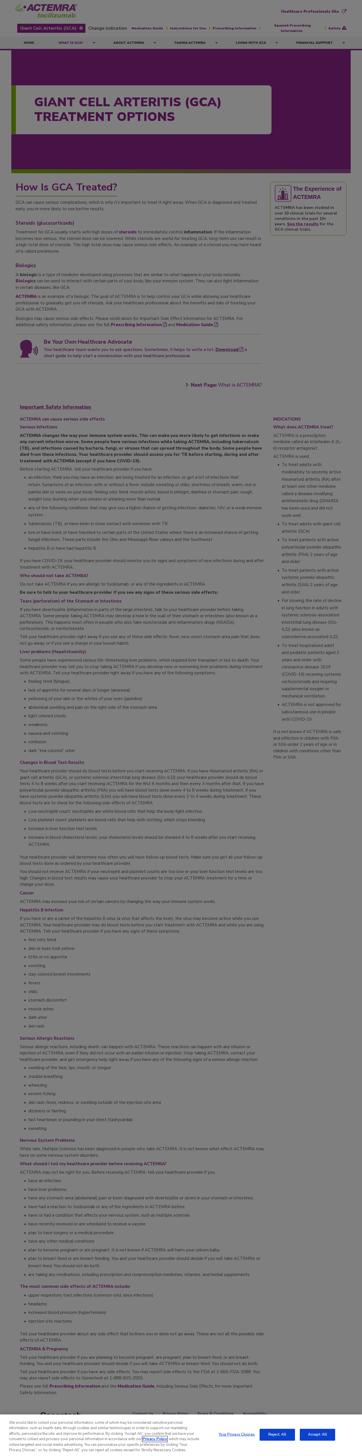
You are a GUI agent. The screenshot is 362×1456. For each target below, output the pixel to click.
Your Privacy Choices (237, 1434)
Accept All (317, 1434)
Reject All (277, 1434)
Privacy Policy (155, 1439)
